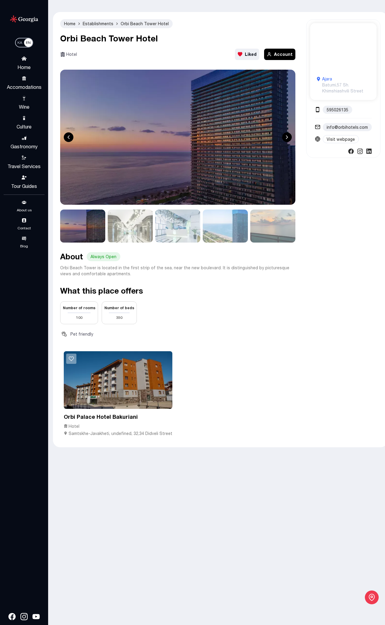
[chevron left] (68, 137)
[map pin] (372, 597)
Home (69, 23)
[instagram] (24, 616)
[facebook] (12, 616)
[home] (24, 19)
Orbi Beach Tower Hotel (145, 23)
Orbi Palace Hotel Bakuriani (101, 416)
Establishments (98, 23)
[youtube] (36, 616)
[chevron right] (287, 137)
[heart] (71, 359)
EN (28, 42)
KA (19, 42)
